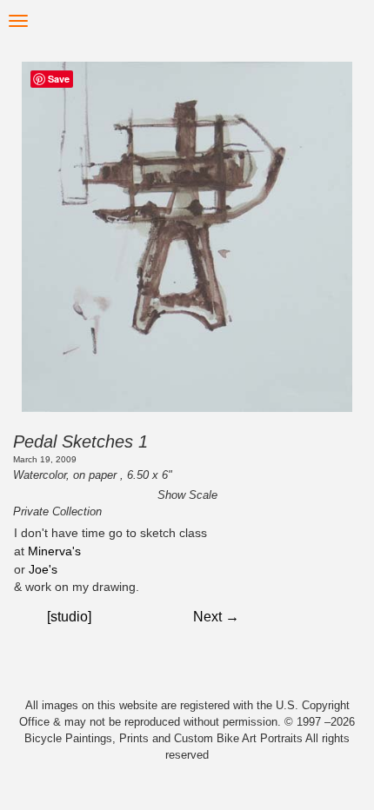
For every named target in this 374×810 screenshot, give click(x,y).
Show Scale (187, 494)
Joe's (43, 569)
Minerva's (54, 551)
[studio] (69, 616)
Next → (216, 616)
